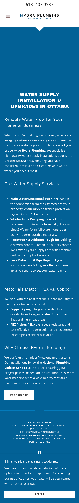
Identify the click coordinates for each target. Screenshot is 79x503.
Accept (39, 494)
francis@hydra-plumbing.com (39, 432)
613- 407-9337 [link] (39, 4)
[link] (39, 16)
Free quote (19, 395)
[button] (9, 16)
